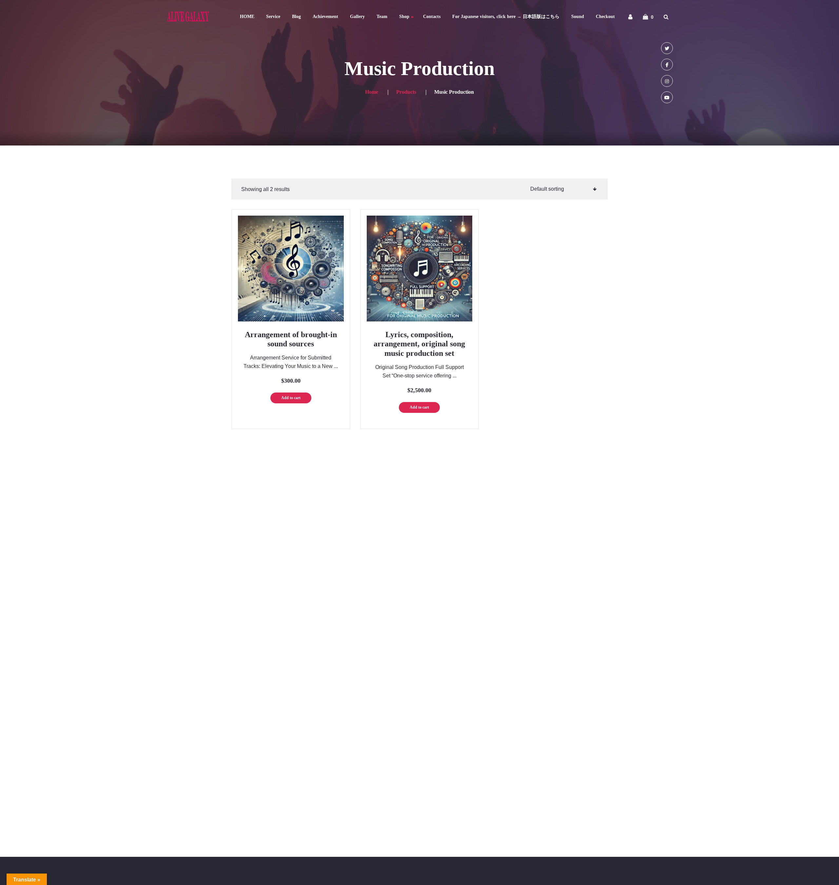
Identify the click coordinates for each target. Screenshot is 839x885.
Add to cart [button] (291, 397)
